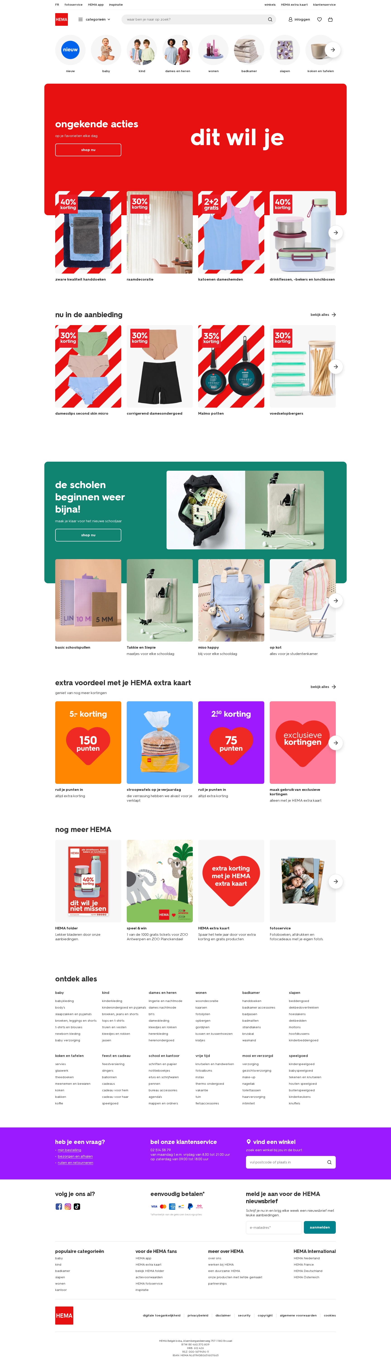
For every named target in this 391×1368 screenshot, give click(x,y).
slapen (60, 1277)
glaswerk (61, 1071)
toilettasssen (251, 1090)
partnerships (217, 1283)
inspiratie (142, 1290)
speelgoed (110, 1103)
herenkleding (158, 1034)
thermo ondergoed (210, 1084)
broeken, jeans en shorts (120, 1014)
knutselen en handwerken (215, 1064)
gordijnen (203, 1027)
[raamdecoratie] (160, 239)
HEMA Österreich (306, 1277)
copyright (265, 1315)
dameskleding (159, 1021)
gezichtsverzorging (256, 1071)
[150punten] (88, 752)
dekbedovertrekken (304, 1007)
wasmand (249, 1040)
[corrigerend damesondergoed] (160, 371)
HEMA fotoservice (149, 1283)
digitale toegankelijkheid (161, 1315)
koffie (59, 1103)
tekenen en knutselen (305, 1077)
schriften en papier (163, 1064)
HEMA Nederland (307, 1258)
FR (57, 5)
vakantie (202, 1090)
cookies (330, 1315)
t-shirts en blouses (68, 1027)
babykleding (64, 1001)
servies (60, 1064)
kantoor (61, 1290)
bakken (60, 1097)
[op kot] (303, 607)
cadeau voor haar (115, 1097)
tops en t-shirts (113, 1021)
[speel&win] (160, 890)
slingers (107, 1071)
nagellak (248, 1084)
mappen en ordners (163, 1103)
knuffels (294, 1103)
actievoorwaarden (149, 1277)
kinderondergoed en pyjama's (124, 1007)
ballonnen (109, 1077)
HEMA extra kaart (148, 1264)
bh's (151, 1014)
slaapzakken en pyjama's (73, 1014)
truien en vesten (114, 1027)
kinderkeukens (299, 1097)
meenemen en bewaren (73, 1084)
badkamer (62, 1271)
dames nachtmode (162, 1007)
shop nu (195, 149)
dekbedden (298, 1021)
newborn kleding (67, 1034)
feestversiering (113, 1064)
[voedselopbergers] (303, 371)
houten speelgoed (303, 1084)
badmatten (250, 1021)
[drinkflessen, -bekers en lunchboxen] (303, 239)
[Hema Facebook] (59, 1206)
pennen (154, 1084)
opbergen (203, 1021)
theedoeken (64, 1077)
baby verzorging (67, 1040)
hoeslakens (297, 1014)
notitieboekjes (159, 1071)
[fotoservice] (303, 890)
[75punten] (231, 752)
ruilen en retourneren (75, 1162)
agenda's (155, 1097)
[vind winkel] (329, 1162)
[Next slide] (336, 232)
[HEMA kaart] (231, 890)
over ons (214, 1258)
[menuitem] (57, 5)
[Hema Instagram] (68, 1206)
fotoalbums (204, 1071)
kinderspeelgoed (302, 1064)
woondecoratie (207, 1001)
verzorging (250, 1064)
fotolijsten (203, 1014)
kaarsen (201, 1007)
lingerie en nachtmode (165, 1001)
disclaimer (223, 1315)
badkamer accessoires (258, 1007)
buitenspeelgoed (302, 1090)
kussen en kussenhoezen (214, 1034)
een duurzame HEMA (224, 1271)
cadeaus (108, 1084)
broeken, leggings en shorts (75, 1021)
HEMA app (143, 1258)
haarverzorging (253, 1097)
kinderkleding (112, 1001)
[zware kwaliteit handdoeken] (88, 239)
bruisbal (248, 1034)
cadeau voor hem (115, 1090)
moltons (294, 1027)
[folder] (88, 890)
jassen (106, 1040)
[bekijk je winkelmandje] (330, 19)
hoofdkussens (299, 1034)
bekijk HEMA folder (150, 1271)
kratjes (200, 1040)
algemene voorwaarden (298, 1315)
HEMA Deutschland (308, 1271)
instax (200, 1077)
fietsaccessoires (207, 1103)
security (244, 1315)
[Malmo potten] (231, 371)
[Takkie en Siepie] (160, 607)
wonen (60, 1283)
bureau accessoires (163, 1090)
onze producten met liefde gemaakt (235, 1277)
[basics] (88, 607)
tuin (198, 1097)
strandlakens (251, 1027)
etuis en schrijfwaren (164, 1077)
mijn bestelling (69, 1150)
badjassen (249, 1014)
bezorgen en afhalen (75, 1156)
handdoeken (251, 1001)
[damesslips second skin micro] (88, 371)
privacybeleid (198, 1315)
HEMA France (304, 1264)
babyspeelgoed (301, 1071)
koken (59, 1090)
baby (59, 1258)
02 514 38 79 (160, 1150)
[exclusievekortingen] (303, 752)
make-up (248, 1077)
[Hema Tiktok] (77, 1206)
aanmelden (320, 1227)
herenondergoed (161, 1040)
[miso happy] (231, 607)
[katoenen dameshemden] (231, 239)
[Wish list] (319, 19)
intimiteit (248, 1103)
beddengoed (299, 1001)
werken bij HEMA (221, 1264)
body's (60, 1007)
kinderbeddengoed (303, 1040)
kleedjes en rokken (116, 1034)
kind (58, 1264)
